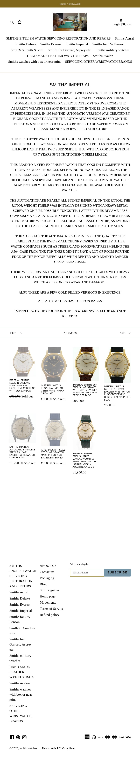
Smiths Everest (50, 44)
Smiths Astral (124, 38)
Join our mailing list (79, 564)
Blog (43, 584)
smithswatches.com (70, 3)
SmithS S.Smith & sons (27, 50)
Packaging (47, 578)
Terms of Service (52, 608)
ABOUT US (48, 565)
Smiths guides (49, 590)
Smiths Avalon (103, 56)
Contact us (47, 572)
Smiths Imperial (77, 44)
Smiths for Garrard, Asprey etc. (69, 50)
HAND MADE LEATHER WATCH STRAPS (58, 56)
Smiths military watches (112, 50)
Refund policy (49, 615)
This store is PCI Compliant (58, 748)
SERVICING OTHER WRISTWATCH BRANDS (98, 61)
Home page (47, 596)
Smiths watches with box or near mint (34, 61)
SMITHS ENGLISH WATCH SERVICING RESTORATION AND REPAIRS (58, 38)
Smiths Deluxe (26, 44)
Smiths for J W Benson (108, 44)
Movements (48, 602)
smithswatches (28, 748)
